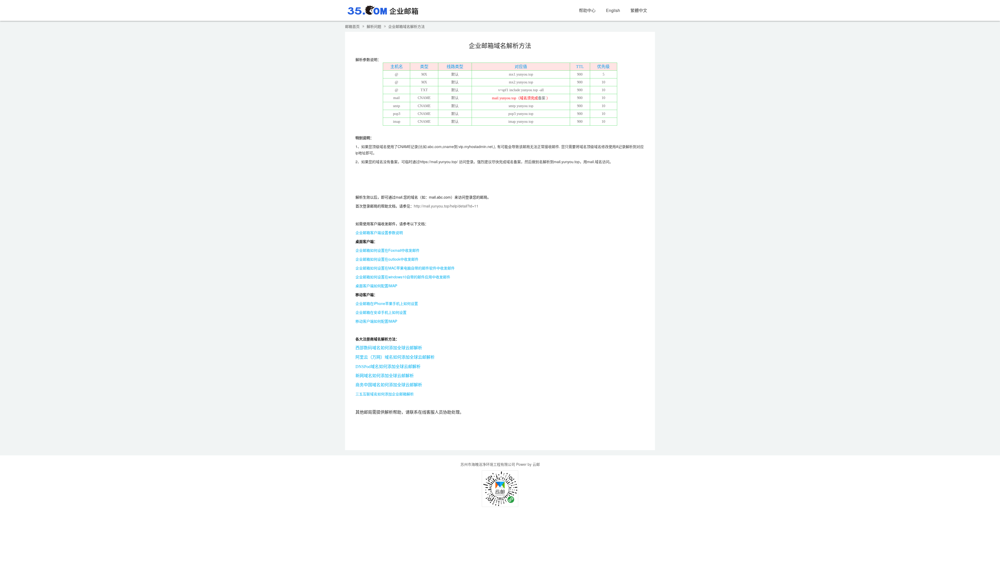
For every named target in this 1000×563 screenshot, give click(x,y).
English (613, 10)
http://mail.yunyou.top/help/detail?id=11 (446, 206)
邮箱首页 (352, 26)
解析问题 (374, 26)
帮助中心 (587, 10)
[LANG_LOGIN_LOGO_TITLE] (383, 9)
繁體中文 (638, 10)
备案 (541, 98)
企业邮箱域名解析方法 (406, 26)
